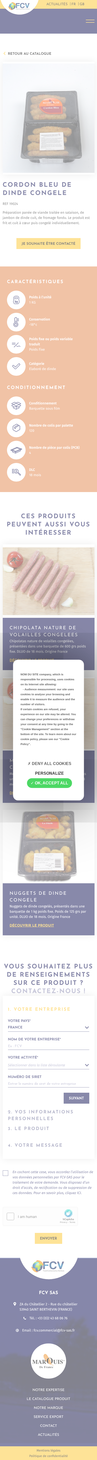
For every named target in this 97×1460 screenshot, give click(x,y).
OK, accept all (51, 783)
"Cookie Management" (35, 729)
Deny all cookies (51, 764)
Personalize (49, 773)
